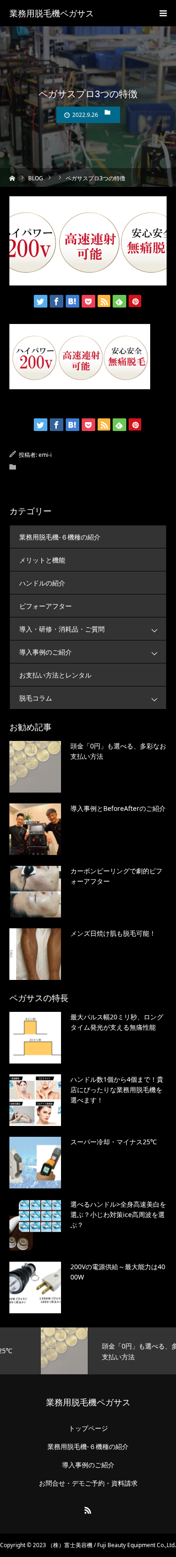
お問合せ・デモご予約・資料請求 (88, 1483)
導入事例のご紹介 (45, 651)
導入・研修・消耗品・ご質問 (62, 628)
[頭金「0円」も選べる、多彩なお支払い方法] (35, 767)
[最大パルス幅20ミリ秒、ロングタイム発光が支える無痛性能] (35, 1038)
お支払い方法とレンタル (55, 675)
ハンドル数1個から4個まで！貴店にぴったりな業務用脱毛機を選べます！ (116, 1090)
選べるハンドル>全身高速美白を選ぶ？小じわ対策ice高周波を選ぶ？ (118, 1215)
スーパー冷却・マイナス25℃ (113, 1141)
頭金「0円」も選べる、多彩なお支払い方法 (118, 751)
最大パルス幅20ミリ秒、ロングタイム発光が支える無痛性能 (116, 1022)
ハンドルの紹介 (42, 582)
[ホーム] (12, 177)
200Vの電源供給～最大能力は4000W (117, 1271)
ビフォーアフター (45, 605)
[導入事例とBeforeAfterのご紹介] (35, 829)
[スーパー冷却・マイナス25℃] (35, 1162)
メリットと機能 (42, 559)
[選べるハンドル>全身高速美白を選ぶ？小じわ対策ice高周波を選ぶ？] (35, 1225)
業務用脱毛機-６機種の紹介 (59, 536)
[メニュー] (163, 13)
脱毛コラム (35, 698)
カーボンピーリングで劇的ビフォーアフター (116, 876)
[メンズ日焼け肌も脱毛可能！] (35, 954)
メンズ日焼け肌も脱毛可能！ (113, 933)
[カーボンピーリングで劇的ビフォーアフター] (35, 891)
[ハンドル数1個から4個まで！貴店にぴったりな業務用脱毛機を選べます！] (35, 1100)
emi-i (45, 455)
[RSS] (88, 1510)
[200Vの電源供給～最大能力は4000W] (35, 1287)
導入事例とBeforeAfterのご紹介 (118, 808)
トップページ (88, 1428)
